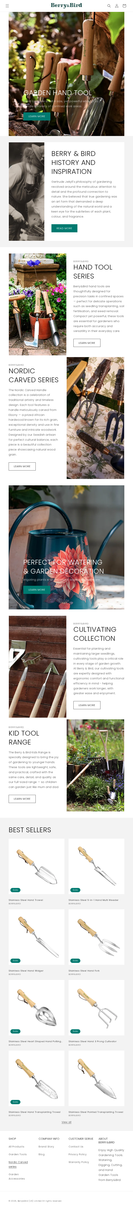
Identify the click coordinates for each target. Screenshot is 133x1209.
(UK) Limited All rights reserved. (45, 1201)
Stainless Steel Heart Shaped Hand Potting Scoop (35, 1041)
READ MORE (64, 228)
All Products (16, 1146)
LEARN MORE (37, 116)
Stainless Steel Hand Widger (26, 970)
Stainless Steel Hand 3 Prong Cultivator (93, 1041)
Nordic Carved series (18, 1164)
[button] (7, 6)
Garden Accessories (17, 1176)
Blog (42, 1154)
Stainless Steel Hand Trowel (26, 900)
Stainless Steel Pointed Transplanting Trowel (96, 1112)
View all (67, 1122)
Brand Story (46, 1146)
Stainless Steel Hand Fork (84, 970)
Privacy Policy (78, 1154)
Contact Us (76, 1146)
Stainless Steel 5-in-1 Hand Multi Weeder (94, 900)
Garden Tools (18, 1154)
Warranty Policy (79, 1162)
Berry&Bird (23, 1201)
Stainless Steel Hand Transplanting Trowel (35, 1112)
